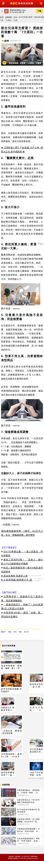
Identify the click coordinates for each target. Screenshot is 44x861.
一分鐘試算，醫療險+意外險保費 (11, 732)
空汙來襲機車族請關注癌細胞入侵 (36, 750)
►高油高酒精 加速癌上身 (14, 576)
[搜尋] (40, 5)
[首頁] (22, 3)
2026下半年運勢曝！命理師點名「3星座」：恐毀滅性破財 (36, 773)
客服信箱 (11, 856)
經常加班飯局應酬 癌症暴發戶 (11, 690)
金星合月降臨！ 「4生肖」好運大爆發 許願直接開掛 (36, 708)
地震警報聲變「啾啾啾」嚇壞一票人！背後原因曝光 (11, 667)
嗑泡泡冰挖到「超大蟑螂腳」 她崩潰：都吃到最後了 (36, 685)
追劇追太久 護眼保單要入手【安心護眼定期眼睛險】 (7, 708)
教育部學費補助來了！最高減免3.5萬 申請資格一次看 (7, 773)
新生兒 (26, 632)
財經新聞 (8, 17)
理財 (20, 632)
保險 (9, 632)
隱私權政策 (34, 856)
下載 (39, 11)
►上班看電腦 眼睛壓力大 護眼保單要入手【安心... (17, 580)
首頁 (1, 17)
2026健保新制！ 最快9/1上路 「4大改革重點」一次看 (11, 755)
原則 (15, 632)
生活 (15, 17)
